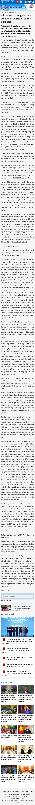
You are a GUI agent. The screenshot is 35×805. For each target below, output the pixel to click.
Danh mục (6, 2)
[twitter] (29, 1)
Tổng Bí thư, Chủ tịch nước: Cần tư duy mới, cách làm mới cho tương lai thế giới (26, 738)
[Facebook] (26, 1)
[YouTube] (32, 1)
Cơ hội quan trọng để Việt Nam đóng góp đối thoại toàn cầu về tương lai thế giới (8, 718)
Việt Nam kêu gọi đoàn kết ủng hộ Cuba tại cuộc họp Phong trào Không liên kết (16, 673)
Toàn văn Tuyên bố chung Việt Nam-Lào (9, 736)
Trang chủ (3, 12)
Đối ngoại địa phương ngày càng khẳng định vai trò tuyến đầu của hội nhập (16, 650)
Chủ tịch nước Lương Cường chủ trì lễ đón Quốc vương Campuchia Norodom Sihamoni (23, 608)
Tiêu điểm (6, 601)
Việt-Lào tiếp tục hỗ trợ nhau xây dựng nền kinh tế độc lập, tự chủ (8, 757)
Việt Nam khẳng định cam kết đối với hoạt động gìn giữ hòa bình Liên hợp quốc (8, 778)
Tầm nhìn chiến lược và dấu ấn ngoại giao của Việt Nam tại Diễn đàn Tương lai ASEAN (17, 641)
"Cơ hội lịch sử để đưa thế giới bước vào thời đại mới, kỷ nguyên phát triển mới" (8, 698)
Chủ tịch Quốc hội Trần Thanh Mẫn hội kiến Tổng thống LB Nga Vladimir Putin (26, 758)
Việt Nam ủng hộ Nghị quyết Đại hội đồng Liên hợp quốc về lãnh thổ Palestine (25, 698)
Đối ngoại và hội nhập (13, 12)
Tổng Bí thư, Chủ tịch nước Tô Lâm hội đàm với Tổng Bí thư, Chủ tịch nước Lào (26, 778)
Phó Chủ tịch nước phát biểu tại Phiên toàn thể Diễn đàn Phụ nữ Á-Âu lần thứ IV (25, 718)
